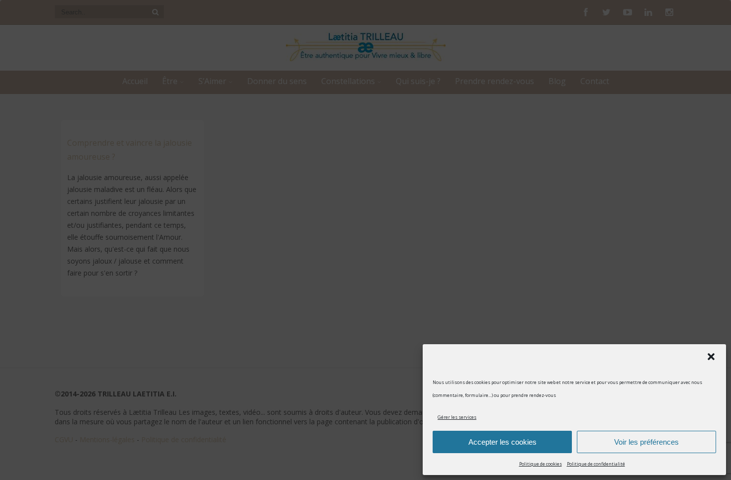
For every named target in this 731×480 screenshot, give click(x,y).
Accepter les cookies (502, 442)
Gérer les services (457, 417)
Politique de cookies (540, 464)
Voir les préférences (646, 442)
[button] (711, 357)
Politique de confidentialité (596, 464)
